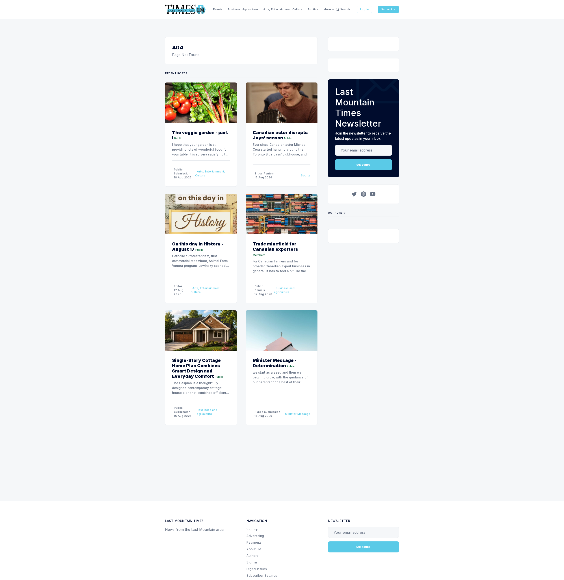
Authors (252, 556)
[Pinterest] (363, 194)
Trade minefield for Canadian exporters (275, 246)
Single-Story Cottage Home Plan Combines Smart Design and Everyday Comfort (196, 368)
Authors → (337, 212)
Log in (364, 9)
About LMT (255, 549)
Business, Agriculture (243, 9)
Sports (305, 175)
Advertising (255, 536)
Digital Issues (257, 569)
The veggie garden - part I (200, 135)
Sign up (252, 529)
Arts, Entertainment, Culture (282, 9)
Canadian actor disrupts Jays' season (280, 135)
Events (218, 9)
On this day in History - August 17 (197, 246)
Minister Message (297, 413)
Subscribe (388, 9)
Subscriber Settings (262, 575)
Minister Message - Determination (275, 363)
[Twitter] (354, 194)
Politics (313, 9)
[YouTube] (372, 194)
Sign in (252, 562)
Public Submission (267, 411)
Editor (178, 286)
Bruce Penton (263, 173)
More (327, 9)
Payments (254, 542)
